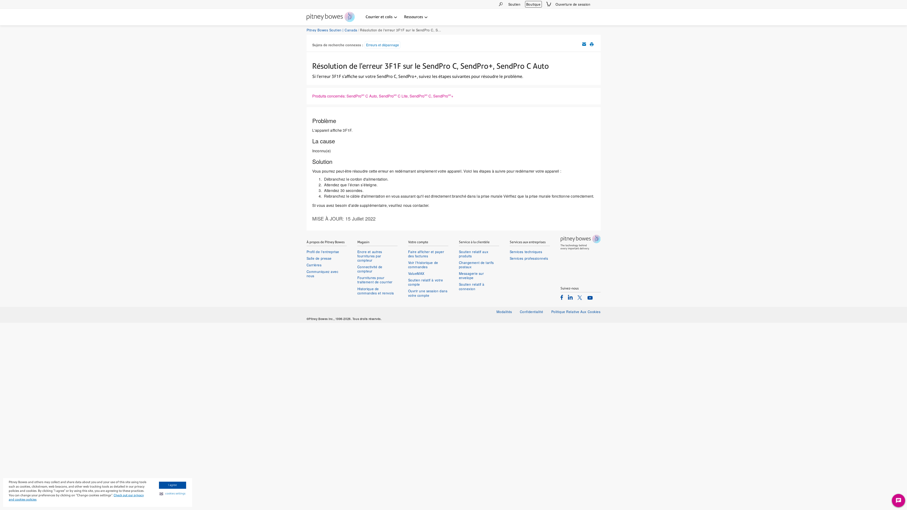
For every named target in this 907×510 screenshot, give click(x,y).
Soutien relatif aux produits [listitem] (473, 254)
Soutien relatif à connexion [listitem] (472, 286)
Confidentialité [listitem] (532, 311)
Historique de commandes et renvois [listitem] (375, 291)
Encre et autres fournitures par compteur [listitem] (369, 256)
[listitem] (561, 297)
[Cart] (548, 4)
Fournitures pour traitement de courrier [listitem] (375, 280)
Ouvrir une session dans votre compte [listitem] (428, 293)
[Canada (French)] (598, 4)
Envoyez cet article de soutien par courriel (584, 44)
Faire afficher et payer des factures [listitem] (426, 254)
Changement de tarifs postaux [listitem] (476, 264)
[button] (172, 493)
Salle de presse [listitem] (319, 258)
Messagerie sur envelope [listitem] (471, 275)
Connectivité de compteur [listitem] (369, 269)
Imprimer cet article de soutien (591, 44)
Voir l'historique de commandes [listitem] (423, 264)
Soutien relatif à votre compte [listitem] (425, 282)
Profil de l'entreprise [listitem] (323, 252)
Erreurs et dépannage (382, 44)
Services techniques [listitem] (526, 252)
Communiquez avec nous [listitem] (322, 273)
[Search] (501, 4)
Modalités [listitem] (504, 311)
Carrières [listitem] (314, 265)
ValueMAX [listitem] (416, 273)
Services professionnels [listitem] (529, 258)
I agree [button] (172, 485)
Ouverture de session (573, 4)
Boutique (533, 4)
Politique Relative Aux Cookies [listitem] (576, 311)
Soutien (514, 4)
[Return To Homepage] (331, 17)
